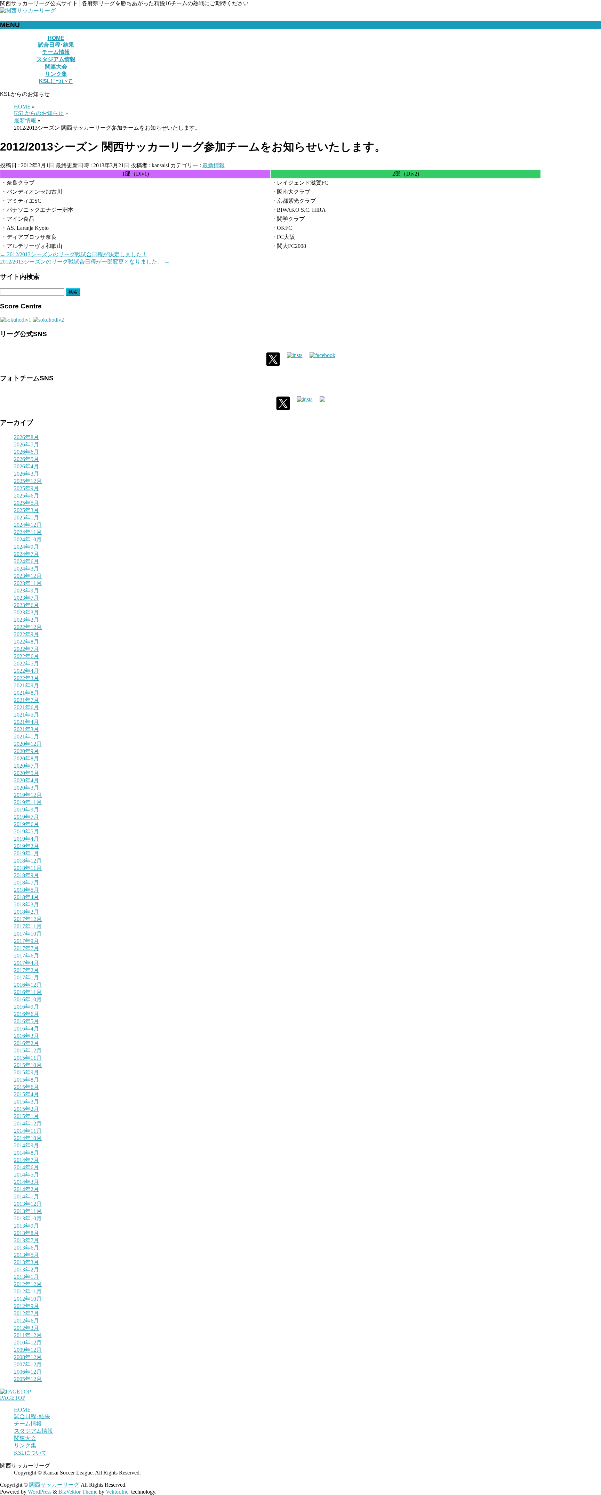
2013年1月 (26, 1277)
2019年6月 (26, 824)
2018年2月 (26, 912)
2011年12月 (28, 1335)
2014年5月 (26, 1175)
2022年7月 (26, 649)
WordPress (39, 1492)
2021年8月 (26, 693)
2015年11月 (28, 1058)
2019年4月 (26, 839)
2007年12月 (28, 1364)
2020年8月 (26, 758)
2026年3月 (26, 474)
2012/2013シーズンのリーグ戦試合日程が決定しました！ (73, 254)
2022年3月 (26, 678)
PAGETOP (12, 1398)
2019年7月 (26, 817)
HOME (22, 1410)
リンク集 (25, 1445)
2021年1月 (26, 737)
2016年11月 (28, 992)
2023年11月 (28, 583)
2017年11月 (28, 926)
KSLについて (30, 1453)
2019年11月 (28, 802)
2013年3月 (26, 1262)
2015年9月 (26, 1072)
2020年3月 (26, 788)
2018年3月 (26, 904)
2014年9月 (26, 1145)
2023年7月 (26, 598)
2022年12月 (28, 627)
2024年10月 (28, 539)
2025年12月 (28, 481)
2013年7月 (26, 1240)
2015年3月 (26, 1102)
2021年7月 (26, 700)
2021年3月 (26, 729)
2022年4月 (26, 671)
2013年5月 (26, 1255)
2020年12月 (28, 744)
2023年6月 (26, 605)
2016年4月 (26, 1029)
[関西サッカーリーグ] (28, 11)
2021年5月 (26, 715)
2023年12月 (28, 576)
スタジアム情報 (33, 1431)
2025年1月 (26, 517)
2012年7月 (26, 1313)
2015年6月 (26, 1087)
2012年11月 (28, 1291)
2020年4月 (26, 780)
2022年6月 (26, 656)
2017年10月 (28, 934)
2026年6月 (26, 452)
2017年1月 (26, 977)
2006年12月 (28, 1372)
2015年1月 (26, 1116)
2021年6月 (26, 707)
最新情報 (213, 165)
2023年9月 (26, 590)
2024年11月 (28, 532)
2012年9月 (26, 1306)
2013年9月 (26, 1226)
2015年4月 (26, 1094)
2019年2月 (26, 846)
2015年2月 (26, 1109)
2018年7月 (26, 883)
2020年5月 (26, 773)
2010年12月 (28, 1343)
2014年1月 (26, 1196)
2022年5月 (26, 663)
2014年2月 (26, 1189)
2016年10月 (28, 999)
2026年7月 (26, 444)
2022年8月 (26, 642)
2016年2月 (26, 1043)
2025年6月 (26, 496)
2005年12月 (28, 1379)
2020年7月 (26, 766)
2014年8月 (26, 1153)
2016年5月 (26, 1021)
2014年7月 (26, 1160)
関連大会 (25, 1438)
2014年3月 (26, 1182)
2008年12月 (28, 1357)
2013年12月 (28, 1204)
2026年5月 (26, 459)
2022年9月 (26, 634)
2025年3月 (26, 510)
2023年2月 (26, 620)
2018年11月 (28, 868)
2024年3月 (26, 569)
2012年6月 (26, 1321)
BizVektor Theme (77, 1492)
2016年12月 (28, 985)
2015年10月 (28, 1065)
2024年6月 (26, 561)
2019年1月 (26, 853)
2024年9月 (26, 547)
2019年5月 (26, 831)
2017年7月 (26, 948)
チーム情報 (28, 1424)
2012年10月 (28, 1299)
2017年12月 (28, 919)
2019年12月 (28, 795)
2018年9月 (26, 875)
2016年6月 (26, 1014)
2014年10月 (28, 1138)
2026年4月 (26, 466)
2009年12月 (28, 1350)
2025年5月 (26, 503)
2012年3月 (26, 1328)
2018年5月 (26, 890)
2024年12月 (28, 525)
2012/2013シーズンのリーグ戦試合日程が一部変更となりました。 (85, 262)
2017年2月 (26, 970)
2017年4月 (26, 963)
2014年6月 (26, 1167)
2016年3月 (26, 1036)
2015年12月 (28, 1050)
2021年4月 (26, 722)
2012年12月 (28, 1284)
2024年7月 (26, 554)
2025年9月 (26, 488)
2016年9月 (26, 1007)
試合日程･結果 (32, 1416)
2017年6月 (26, 956)
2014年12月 (28, 1123)
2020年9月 (26, 751)
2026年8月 (26, 437)
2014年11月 (28, 1131)
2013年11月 (28, 1211)
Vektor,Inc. (118, 1492)
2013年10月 (28, 1218)
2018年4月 (26, 897)
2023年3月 (26, 612)
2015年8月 (26, 1080)
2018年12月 (28, 861)
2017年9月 (26, 941)
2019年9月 (26, 810)
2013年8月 (26, 1233)
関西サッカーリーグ (54, 1485)
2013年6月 (26, 1248)
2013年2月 (26, 1269)
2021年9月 (26, 685)
